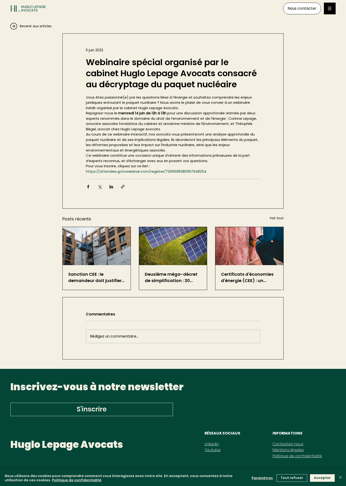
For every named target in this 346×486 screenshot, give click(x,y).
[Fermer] (340, 478)
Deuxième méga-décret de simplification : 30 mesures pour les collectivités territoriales (171, 277)
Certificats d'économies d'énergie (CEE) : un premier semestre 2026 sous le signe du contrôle (248, 277)
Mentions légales (288, 450)
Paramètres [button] (262, 478)
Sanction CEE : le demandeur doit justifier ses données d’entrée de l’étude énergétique (95, 277)
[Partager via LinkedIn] (111, 186)
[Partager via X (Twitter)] (99, 186)
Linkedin (212, 444)
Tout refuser (292, 477)
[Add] (46, 25)
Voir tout (277, 218)
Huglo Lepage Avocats (66, 444)
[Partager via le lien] (123, 186)
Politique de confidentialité (297, 456)
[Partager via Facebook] (88, 186)
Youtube (213, 450)
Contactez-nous (288, 444)
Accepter (322, 477)
